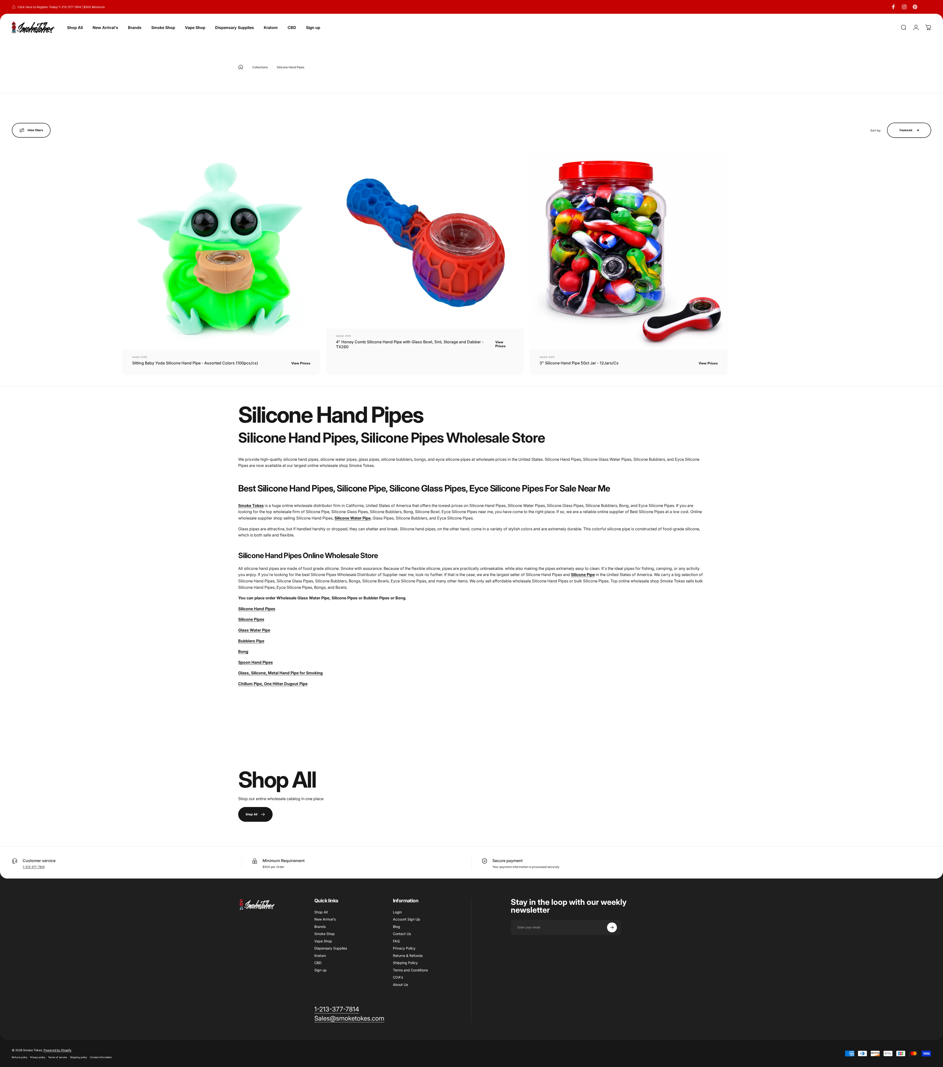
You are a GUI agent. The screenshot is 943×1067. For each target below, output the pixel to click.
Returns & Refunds (408, 955)
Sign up (320, 970)
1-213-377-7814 (34, 867)
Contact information (101, 1057)
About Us (400, 984)
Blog (396, 926)
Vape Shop (323, 941)
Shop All (321, 912)
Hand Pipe (139, 357)
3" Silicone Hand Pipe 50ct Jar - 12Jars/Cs (579, 362)
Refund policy (19, 1057)
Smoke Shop (324, 934)
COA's (398, 977)
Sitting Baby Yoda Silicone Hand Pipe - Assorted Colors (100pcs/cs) (195, 362)
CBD (317, 963)
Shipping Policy (405, 963)
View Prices (300, 363)
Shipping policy (78, 1057)
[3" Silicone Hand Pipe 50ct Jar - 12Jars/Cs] (629, 251)
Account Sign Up (406, 919)
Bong (243, 651)
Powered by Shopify (57, 1050)
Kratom (320, 955)
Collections (260, 67)
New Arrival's (325, 919)
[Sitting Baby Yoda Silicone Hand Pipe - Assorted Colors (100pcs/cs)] (221, 251)
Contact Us (402, 934)
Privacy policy (37, 1057)
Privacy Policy (404, 948)
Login (397, 912)
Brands (320, 926)
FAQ (396, 941)
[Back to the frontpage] (240, 67)
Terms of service (57, 1057)
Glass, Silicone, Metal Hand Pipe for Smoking (280, 672)
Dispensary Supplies (330, 948)
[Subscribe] (612, 927)
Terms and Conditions (410, 970)
